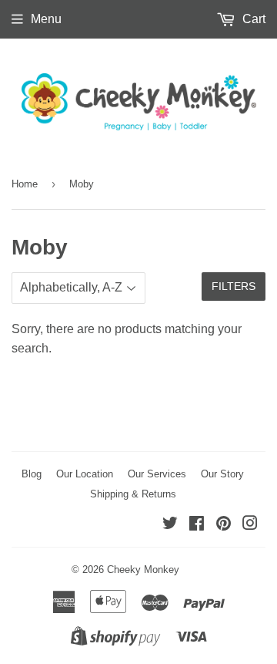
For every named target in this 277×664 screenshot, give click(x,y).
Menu (46, 18)
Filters (233, 286)
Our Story (222, 474)
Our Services (157, 474)
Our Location (84, 474)
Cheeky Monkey (143, 569)
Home (25, 184)
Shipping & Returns (133, 494)
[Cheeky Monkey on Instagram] (250, 524)
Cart (252, 18)
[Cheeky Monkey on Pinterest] (223, 524)
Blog (32, 474)
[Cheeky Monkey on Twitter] (170, 524)
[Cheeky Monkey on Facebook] (197, 524)
